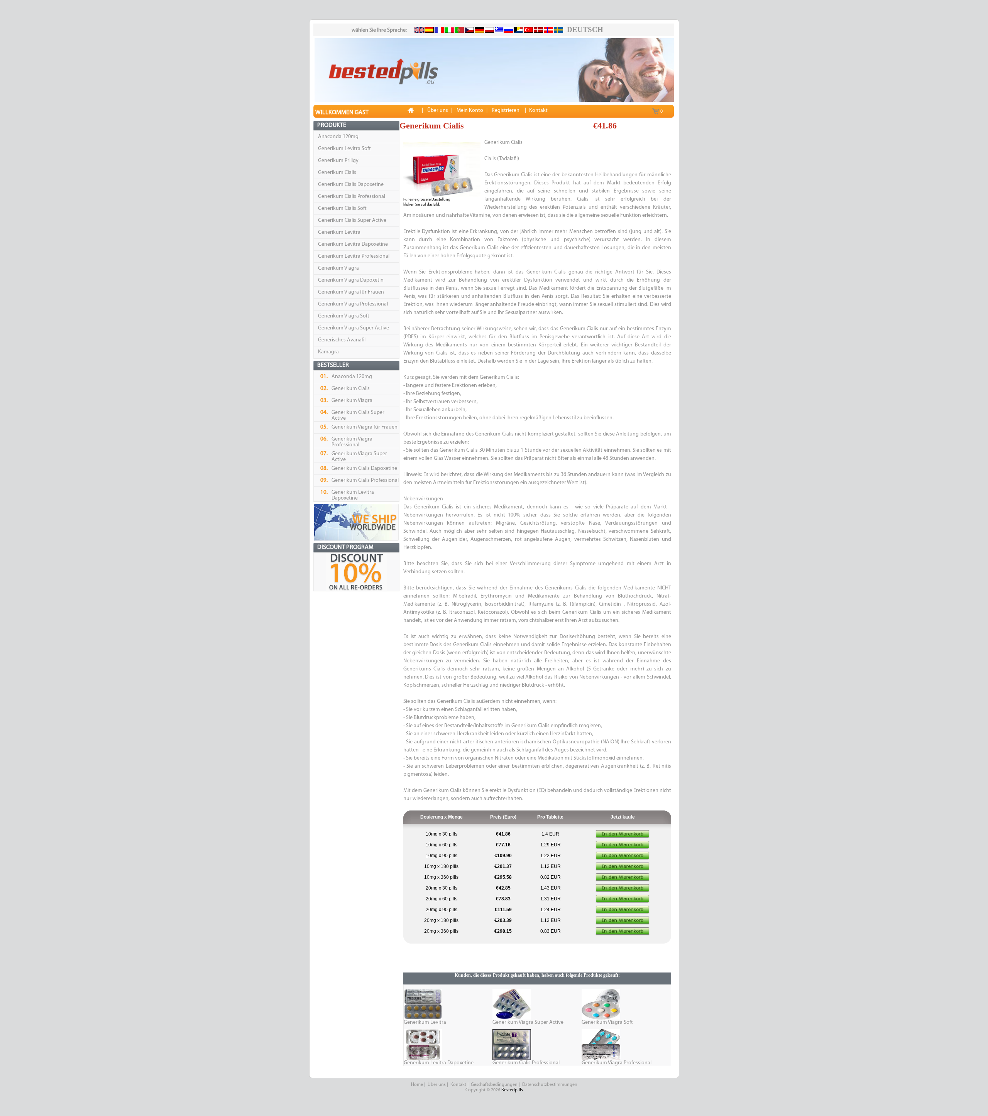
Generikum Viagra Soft (343, 316)
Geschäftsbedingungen (494, 1084)
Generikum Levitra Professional (353, 256)
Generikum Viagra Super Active (353, 328)
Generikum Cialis (337, 173)
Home (417, 1084)
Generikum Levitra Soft (344, 149)
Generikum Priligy (338, 161)
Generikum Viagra (338, 268)
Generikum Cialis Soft (342, 208)
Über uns (437, 1084)
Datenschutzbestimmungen (549, 1084)
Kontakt (458, 1084)
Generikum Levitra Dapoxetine (353, 244)
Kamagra (328, 352)
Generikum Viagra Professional (353, 304)
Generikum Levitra (339, 232)
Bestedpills (512, 1090)
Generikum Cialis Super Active (352, 220)
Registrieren (505, 110)
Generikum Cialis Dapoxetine (351, 184)
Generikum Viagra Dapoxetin (351, 280)
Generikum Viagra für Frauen (351, 292)
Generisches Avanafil (341, 340)
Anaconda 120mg (338, 137)
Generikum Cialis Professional (351, 196)
